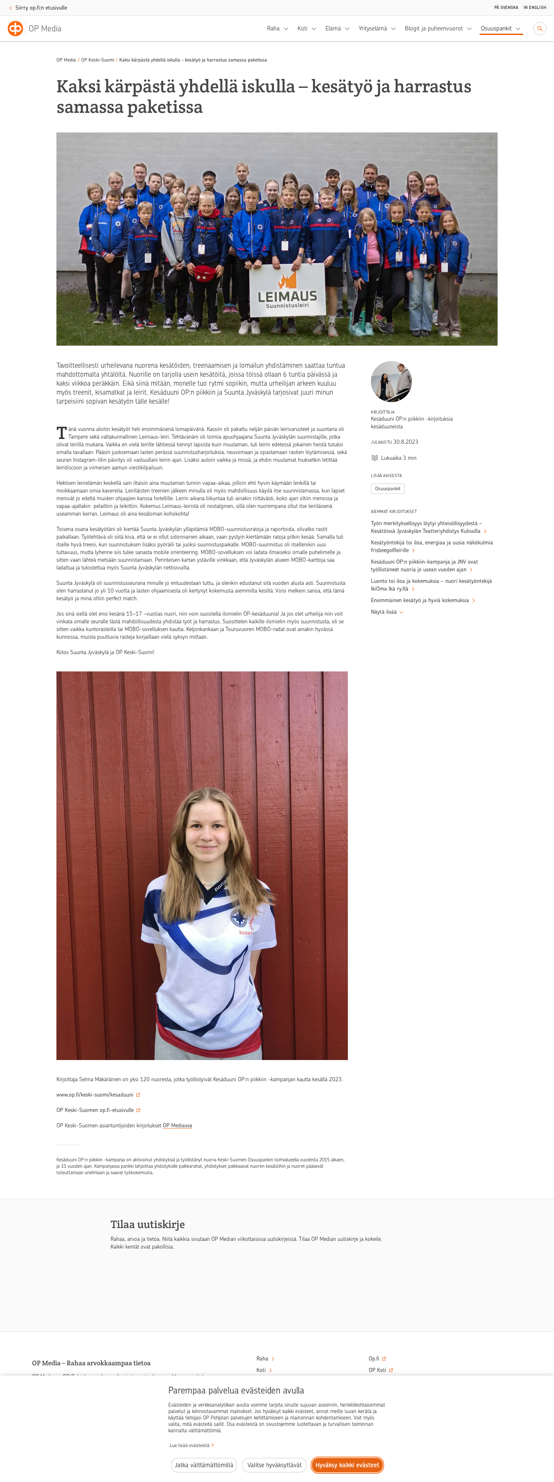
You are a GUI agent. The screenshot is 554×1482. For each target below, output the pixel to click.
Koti (302, 28)
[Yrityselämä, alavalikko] (395, 28)
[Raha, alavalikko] (288, 28)
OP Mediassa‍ (177, 1125)
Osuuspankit (496, 28)
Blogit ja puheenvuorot (434, 28)
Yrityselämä (373, 28)
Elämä (333, 28)
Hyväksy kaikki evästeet (347, 1465)
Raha (273, 28)
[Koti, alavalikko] (316, 28)
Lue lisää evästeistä (190, 1445)
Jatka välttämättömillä (204, 1465)
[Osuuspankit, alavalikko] (520, 28)
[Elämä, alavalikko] (349, 28)
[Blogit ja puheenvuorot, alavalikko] (471, 28)
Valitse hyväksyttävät (275, 1465)
